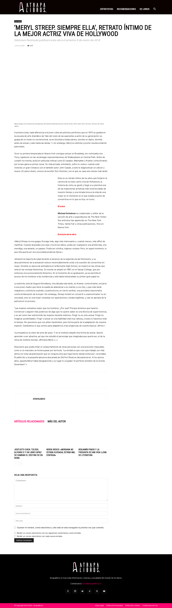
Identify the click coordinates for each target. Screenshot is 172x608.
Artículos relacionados (29, 421)
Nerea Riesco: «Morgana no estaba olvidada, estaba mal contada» (60, 452)
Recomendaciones (126, 9)
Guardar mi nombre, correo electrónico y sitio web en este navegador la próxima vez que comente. (60, 527)
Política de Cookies (132, 605)
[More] (48, 51)
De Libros (18, 21)
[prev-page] (16, 463)
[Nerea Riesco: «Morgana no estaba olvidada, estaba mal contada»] (61, 437)
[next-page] (20, 463)
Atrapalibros (39, 399)
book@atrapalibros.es (92, 583)
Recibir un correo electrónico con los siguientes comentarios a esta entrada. (49, 533)
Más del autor (57, 421)
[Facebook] (17, 51)
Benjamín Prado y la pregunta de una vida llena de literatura (92, 452)
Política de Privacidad (114, 605)
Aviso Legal (99, 605)
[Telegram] (41, 51)
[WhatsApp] (29, 51)
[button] (154, 9)
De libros (144, 9)
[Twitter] (23, 51)
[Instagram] (75, 591)
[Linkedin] (35, 51)
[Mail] (82, 591)
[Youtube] (104, 591)
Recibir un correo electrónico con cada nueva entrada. (39, 536)
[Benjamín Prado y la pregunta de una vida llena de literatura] (93, 437)
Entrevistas (106, 9)
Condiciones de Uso (150, 605)
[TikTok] (89, 591)
